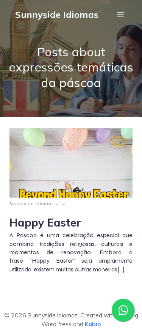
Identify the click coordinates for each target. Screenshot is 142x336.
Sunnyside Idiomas (31, 203)
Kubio (93, 324)
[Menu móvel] (120, 14)
